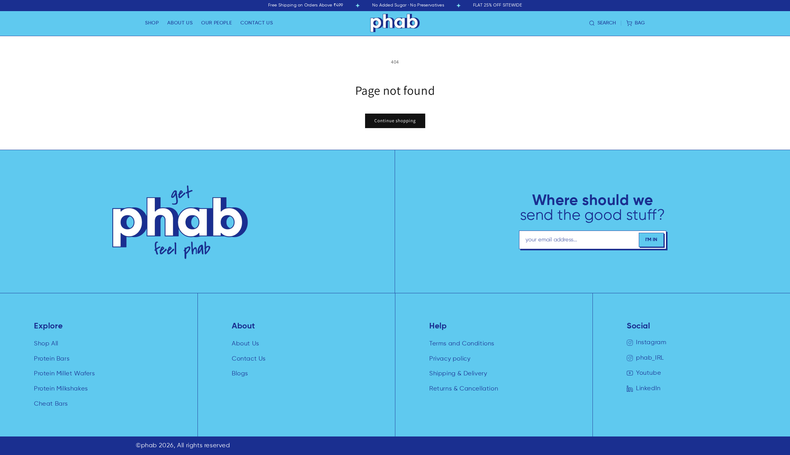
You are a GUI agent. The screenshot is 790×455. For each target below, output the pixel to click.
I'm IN (651, 239)
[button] (152, 23)
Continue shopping (395, 120)
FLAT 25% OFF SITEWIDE (497, 5)
